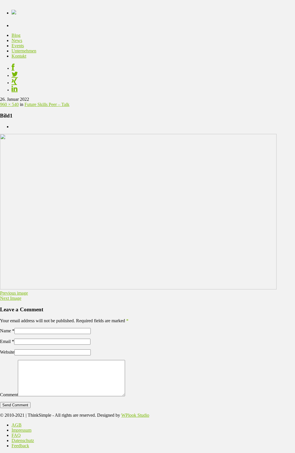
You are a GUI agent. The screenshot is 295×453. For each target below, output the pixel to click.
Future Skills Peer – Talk (46, 104)
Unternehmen (24, 50)
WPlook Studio (135, 415)
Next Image (10, 298)
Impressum (21, 430)
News (17, 40)
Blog (16, 35)
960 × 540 (9, 104)
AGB (17, 424)
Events (18, 45)
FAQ (16, 435)
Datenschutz (23, 440)
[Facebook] (13, 68)
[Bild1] (138, 287)
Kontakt (19, 56)
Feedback (20, 445)
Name (5, 330)
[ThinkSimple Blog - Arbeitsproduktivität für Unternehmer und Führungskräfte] (14, 11)
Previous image (14, 293)
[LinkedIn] (15, 90)
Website (7, 352)
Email (5, 341)
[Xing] (14, 83)
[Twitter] (15, 75)
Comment (9, 394)
